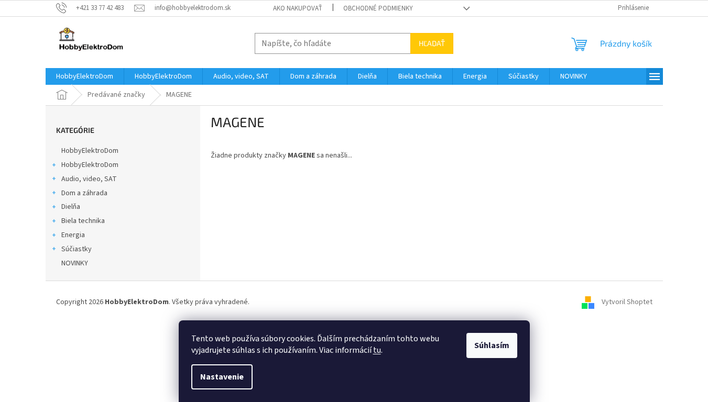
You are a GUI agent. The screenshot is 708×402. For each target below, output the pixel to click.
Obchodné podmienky (378, 8)
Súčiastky (76, 249)
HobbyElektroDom (89, 151)
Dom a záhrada (84, 193)
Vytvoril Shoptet (627, 302)
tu (377, 350)
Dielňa (70, 207)
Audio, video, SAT (89, 179)
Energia (73, 235)
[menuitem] (85, 76)
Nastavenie (222, 377)
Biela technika (83, 221)
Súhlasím (491, 345)
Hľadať (432, 43)
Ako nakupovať (297, 8)
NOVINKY (74, 263)
